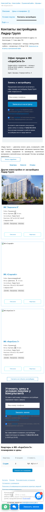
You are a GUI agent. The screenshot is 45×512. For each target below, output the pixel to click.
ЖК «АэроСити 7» (11, 341)
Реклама (12, 480)
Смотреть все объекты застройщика (22, 379)
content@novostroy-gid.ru (30, 502)
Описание (6, 11)
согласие (17, 109)
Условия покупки (8, 17)
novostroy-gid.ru (18, 505)
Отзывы (32, 165)
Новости (23, 165)
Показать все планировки (22, 470)
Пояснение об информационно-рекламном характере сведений (21, 486)
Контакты (5, 480)
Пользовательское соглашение (25, 480)
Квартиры (13, 165)
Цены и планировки (20, 11)
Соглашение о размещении (10, 483)
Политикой (26, 498)
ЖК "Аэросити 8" (11, 207)
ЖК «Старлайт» (10, 274)
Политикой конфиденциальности (18, 113)
